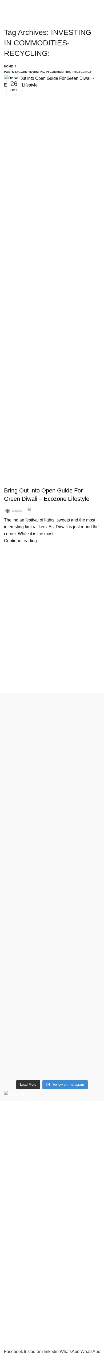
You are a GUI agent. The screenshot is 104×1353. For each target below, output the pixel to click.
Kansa (10, 1219)
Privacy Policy (17, 1237)
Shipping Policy (19, 1257)
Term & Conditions (21, 1267)
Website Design (56, 1338)
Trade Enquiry (17, 1314)
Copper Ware (77, 481)
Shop (9, 1284)
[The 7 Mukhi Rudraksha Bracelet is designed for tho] (52, 887)
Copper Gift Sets (19, 1209)
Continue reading (20, 540)
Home (8, 66)
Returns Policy (18, 1246)
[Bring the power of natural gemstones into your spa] (52, 761)
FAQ (8, 1304)
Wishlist (11, 1294)
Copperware (15, 1189)
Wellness (13, 1199)
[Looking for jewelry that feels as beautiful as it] (52, 1023)
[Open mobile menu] (6, 8)
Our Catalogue (18, 1324)
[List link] (52, 1144)
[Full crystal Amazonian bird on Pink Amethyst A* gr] (52, 959)
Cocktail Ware (20, 481)
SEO (31, 1338)
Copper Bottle (48, 481)
